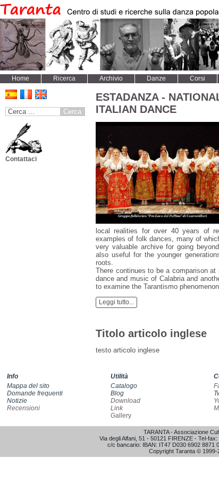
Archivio (111, 78)
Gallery (121, 415)
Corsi (197, 78)
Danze (156, 78)
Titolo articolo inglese (151, 333)
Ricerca (64, 78)
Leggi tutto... (116, 302)
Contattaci (21, 159)
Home (20, 78)
